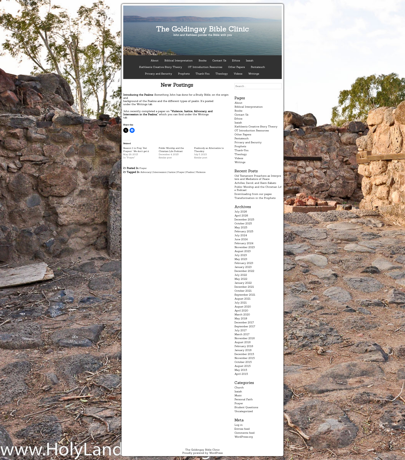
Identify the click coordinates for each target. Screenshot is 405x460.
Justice (171, 172)
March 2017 (241, 334)
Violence (201, 172)
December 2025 (244, 219)
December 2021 (244, 286)
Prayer (143, 168)
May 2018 (240, 318)
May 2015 (240, 369)
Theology (221, 73)
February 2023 (243, 263)
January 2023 (243, 267)
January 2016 (243, 350)
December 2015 (244, 354)
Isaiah (249, 60)
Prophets (184, 73)
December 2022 (244, 271)
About (155, 60)
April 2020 (241, 310)
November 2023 (244, 247)
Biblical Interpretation (178, 60)
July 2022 (240, 274)
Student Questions (246, 407)
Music (238, 395)
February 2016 (243, 346)
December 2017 (244, 322)
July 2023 (240, 255)
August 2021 (242, 298)
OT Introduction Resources (205, 67)
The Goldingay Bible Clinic (202, 28)
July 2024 (240, 235)
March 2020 (242, 314)
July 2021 (240, 302)
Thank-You (203, 73)
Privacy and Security (158, 73)
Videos (238, 73)
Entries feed (242, 428)
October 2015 (243, 362)
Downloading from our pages (253, 194)
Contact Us (219, 60)
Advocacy (145, 172)
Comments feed (244, 432)
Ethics (236, 60)
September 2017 (244, 326)
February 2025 (243, 231)
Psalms (190, 172)
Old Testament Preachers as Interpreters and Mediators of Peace (257, 177)
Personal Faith (243, 399)
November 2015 (244, 358)
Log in (238, 424)
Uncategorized (243, 411)
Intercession (159, 172)
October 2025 (243, 223)
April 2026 (241, 215)
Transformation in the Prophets (255, 198)
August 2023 (242, 251)
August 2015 (242, 366)
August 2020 (242, 306)
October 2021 (243, 290)
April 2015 (241, 373)
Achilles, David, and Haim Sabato (255, 182)
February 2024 (243, 243)
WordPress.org (243, 436)
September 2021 (244, 294)
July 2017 (240, 330)
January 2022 (243, 282)
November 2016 (244, 338)
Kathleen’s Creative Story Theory (160, 67)
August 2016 (242, 342)
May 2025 (240, 227)
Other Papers (236, 67)
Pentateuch (258, 67)
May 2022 (240, 278)
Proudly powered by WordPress (202, 452)
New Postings (177, 85)
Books (202, 60)
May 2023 (240, 259)
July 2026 (240, 211)
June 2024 (241, 239)
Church (239, 387)
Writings (253, 73)
